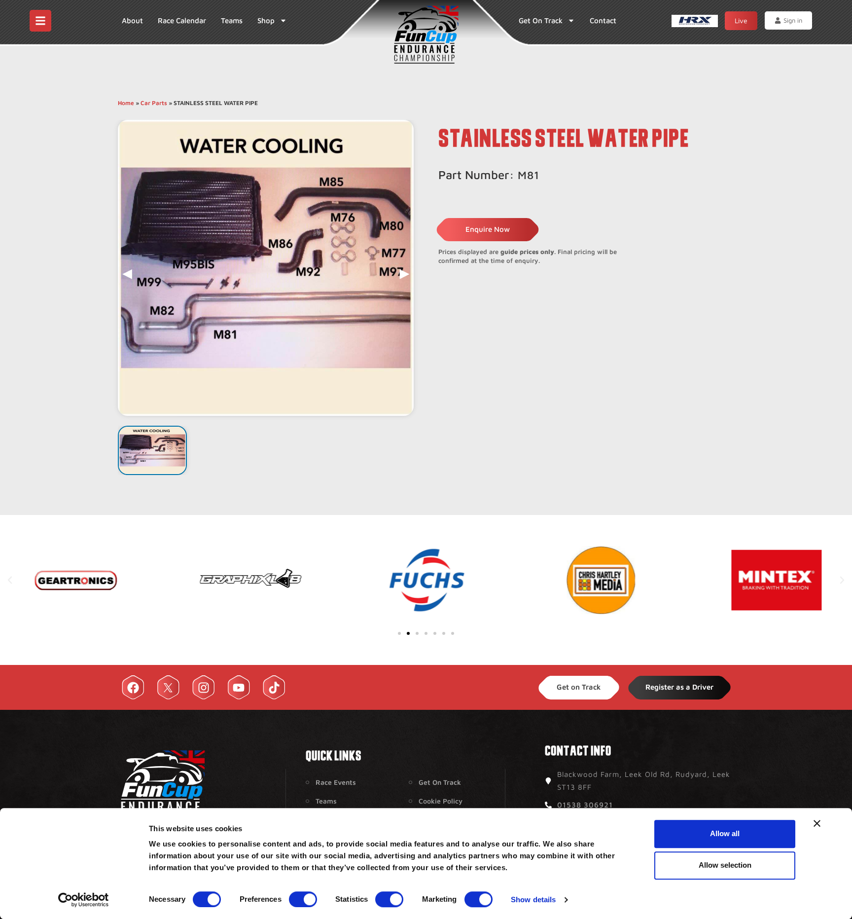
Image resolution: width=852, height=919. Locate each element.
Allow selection (725, 865)
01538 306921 (585, 805)
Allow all (725, 833)
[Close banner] (817, 823)
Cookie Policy (440, 801)
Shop (266, 20)
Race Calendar (182, 20)
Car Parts (154, 103)
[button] (10, 580)
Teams (232, 20)
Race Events (336, 782)
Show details (533, 899)
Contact (603, 20)
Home (126, 103)
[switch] (303, 899)
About (132, 20)
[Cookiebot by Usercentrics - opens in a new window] (83, 899)
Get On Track (541, 20)
